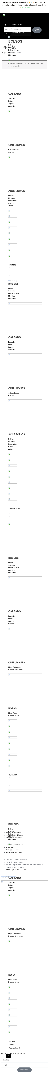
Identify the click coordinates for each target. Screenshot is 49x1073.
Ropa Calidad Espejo (20, 519)
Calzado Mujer (17, 27)
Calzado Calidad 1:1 (19, 780)
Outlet (11, 1045)
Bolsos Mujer (17, 24)
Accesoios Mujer (18, 32)
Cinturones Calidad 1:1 (20, 783)
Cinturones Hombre (19, 273)
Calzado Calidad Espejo (21, 513)
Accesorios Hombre (19, 275)
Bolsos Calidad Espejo (20, 511)
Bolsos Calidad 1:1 (19, 777)
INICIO (11, 18)
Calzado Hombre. (18, 270)
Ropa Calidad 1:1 (18, 785)
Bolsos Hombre (17, 267)
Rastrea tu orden (15, 1048)
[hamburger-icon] (43, 18)
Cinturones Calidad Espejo (22, 516)
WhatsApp (26, 7)
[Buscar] (7, 34)
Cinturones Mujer (18, 30)
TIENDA (12, 1041)
